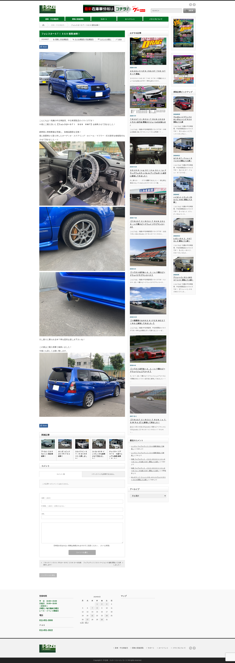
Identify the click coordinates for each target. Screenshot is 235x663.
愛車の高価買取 (78, 19)
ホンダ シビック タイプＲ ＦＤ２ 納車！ (64, 454)
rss (190, 4)
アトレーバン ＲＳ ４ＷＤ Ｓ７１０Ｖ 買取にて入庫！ (183, 278)
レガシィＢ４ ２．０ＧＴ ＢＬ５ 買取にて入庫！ (182, 240)
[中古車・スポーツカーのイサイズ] (59, 12)
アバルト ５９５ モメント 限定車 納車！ (47, 454)
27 (87, 619)
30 (102, 619)
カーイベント (130, 19)
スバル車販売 (80, 39)
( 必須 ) (46, 498)
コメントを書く (105, 39)
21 (92, 615)
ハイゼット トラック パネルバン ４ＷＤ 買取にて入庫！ (182, 199)
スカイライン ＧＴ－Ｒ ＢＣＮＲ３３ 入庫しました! (81, 455)
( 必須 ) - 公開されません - (53, 506)
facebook (194, 4)
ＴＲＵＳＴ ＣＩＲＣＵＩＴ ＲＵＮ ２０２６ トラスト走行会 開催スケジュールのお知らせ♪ (148, 122)
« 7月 (82, 622)
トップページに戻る (48, 575)
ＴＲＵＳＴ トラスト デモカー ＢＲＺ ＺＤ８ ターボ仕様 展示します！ (62, 563)
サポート (104, 19)
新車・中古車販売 (51, 19)
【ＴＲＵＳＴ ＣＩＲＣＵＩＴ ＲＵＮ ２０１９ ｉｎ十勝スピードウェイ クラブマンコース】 (147, 224)
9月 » (86, 622)
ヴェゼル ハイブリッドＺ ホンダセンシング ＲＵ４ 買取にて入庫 (182, 119)
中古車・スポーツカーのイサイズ (115, 660)
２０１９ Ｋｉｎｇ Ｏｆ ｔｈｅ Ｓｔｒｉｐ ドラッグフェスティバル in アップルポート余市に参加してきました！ (148, 173)
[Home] (43, 25)
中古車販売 (89, 39)
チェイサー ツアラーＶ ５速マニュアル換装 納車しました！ (115, 455)
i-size (120, 39)
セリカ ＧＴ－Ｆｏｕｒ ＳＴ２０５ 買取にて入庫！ (182, 159)
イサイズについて (155, 19)
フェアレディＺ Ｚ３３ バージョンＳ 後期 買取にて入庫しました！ (102, 563)
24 (107, 615)
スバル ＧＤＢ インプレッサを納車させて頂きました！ (98, 455)
